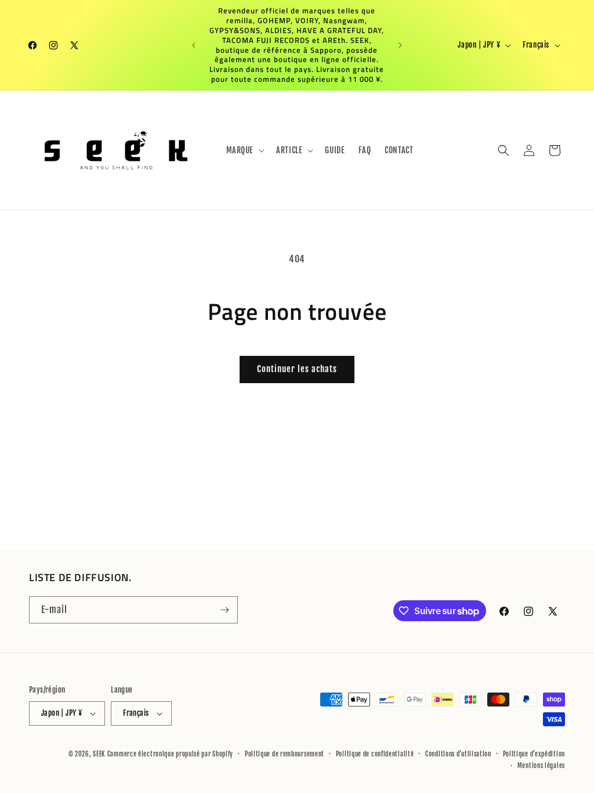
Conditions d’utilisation (458, 754)
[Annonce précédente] (194, 45)
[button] (244, 150)
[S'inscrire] (224, 609)
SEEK (99, 754)
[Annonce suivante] (400, 45)
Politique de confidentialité (375, 754)
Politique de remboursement (284, 754)
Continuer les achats (297, 368)
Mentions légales (541, 766)
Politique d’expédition (534, 754)
